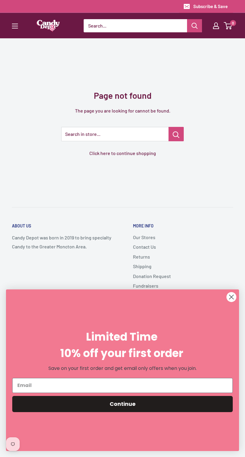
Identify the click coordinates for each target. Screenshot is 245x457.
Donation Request (152, 276)
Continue (123, 404)
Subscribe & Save (210, 6)
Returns (141, 256)
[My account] (216, 25)
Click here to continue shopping (122, 153)
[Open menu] (15, 26)
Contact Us (144, 247)
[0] (228, 25)
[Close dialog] (231, 297)
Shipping (142, 266)
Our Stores (144, 237)
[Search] (194, 25)
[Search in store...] (176, 134)
